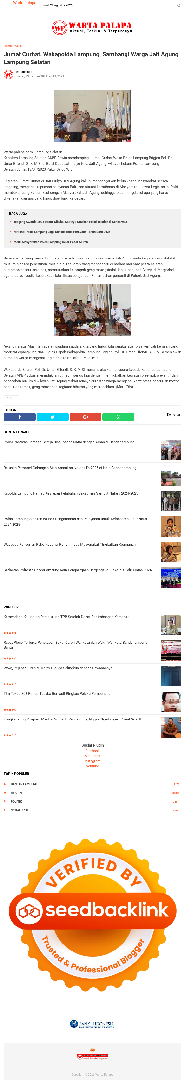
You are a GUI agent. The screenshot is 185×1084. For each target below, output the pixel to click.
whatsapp (92, 756)
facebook (92, 751)
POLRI (18, 46)
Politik (16, 801)
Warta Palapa (24, 2)
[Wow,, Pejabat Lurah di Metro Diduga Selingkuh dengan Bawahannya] (171, 676)
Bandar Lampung (24, 784)
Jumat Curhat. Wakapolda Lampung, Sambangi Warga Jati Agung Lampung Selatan (91, 58)
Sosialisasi (19, 810)
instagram (92, 761)
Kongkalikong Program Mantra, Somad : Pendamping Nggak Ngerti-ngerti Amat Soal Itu (73, 719)
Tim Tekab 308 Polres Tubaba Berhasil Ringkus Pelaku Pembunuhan (58, 694)
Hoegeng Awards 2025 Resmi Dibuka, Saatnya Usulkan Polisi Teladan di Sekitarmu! (70, 222)
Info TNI (17, 793)
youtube (92, 766)
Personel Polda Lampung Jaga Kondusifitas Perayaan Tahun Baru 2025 (61, 232)
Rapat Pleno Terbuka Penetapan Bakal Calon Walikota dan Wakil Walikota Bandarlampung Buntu (75, 645)
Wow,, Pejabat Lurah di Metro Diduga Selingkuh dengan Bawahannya (58, 668)
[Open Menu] (6, 5)
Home (8, 46)
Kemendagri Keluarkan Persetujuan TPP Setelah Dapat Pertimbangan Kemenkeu (67, 617)
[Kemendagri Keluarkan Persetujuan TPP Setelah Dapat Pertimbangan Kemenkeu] (171, 625)
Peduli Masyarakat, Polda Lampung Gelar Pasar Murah (50, 242)
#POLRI (11, 397)
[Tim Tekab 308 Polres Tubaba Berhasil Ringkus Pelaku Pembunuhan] (171, 702)
